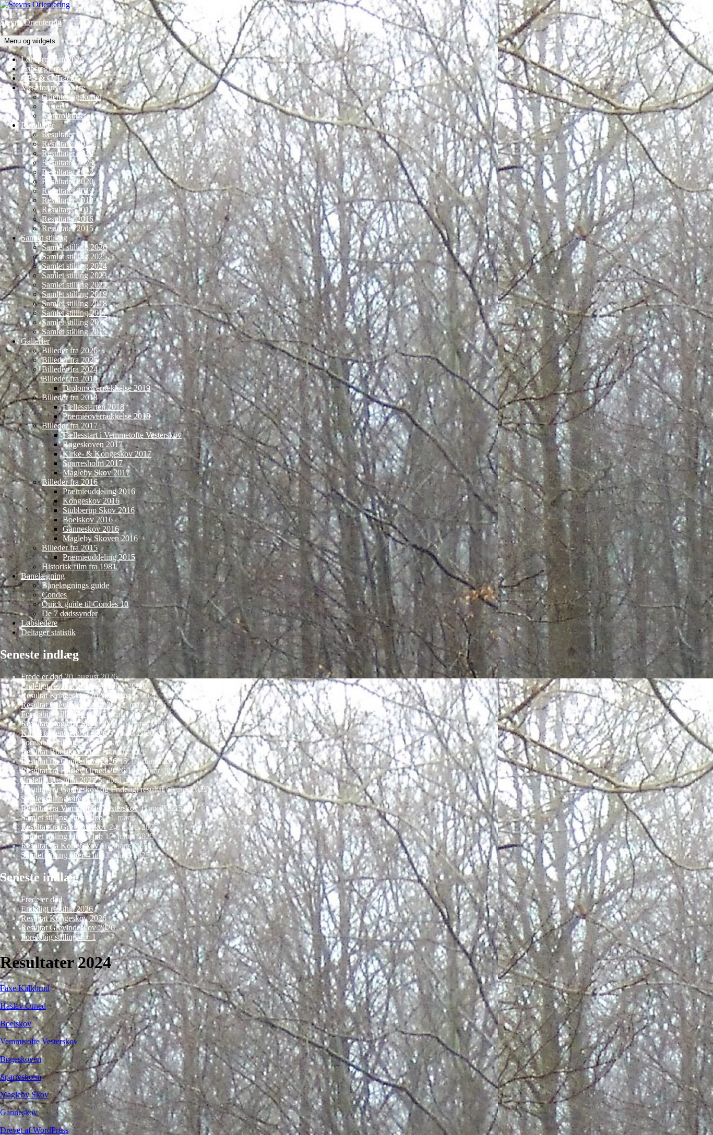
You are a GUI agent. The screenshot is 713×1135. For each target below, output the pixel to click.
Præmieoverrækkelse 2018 (106, 416)
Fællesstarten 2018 (93, 406)
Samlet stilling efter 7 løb (62, 798)
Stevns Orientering (31, 22)
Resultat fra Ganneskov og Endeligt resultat (92, 789)
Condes (54, 594)
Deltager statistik (48, 632)
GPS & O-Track (48, 78)
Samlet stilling (44, 237)
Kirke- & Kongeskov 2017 (107, 453)
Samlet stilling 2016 (74, 322)
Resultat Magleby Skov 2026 (69, 723)
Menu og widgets (29, 41)
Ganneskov (19, 1112)
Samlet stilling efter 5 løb (62, 836)
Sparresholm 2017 (93, 463)
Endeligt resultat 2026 (57, 686)
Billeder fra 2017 (70, 425)
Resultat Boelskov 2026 (60, 751)
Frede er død (42, 676)
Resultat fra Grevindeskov (64, 826)
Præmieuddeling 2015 (99, 557)
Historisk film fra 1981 (79, 566)
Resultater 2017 (67, 209)
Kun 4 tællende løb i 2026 (64, 732)
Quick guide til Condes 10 (85, 604)
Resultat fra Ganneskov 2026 (69, 761)
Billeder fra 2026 (70, 350)
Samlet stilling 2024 (74, 265)
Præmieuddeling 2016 (99, 491)
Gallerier (35, 341)
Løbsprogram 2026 (52, 59)
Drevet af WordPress (34, 1130)
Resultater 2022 (67, 172)
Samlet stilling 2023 (74, 275)
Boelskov (15, 1023)
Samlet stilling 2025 (74, 256)
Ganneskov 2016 (91, 528)
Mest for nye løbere (53, 87)
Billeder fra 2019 (70, 378)
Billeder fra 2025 (70, 359)
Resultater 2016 (67, 218)
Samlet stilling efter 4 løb (62, 855)
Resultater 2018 (67, 200)
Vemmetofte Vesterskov (39, 1041)
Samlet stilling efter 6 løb (62, 817)
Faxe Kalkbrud (25, 988)
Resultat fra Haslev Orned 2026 (73, 770)
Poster (52, 106)
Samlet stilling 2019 (74, 294)
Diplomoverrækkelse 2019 (106, 388)
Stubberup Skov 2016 (99, 510)
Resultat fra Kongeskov (60, 845)
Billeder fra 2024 (70, 369)
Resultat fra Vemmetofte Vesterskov (79, 808)
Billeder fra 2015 (70, 547)
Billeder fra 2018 (70, 397)
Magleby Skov (24, 1094)
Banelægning (43, 575)
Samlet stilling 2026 (74, 247)
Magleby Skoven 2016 (100, 538)
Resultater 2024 (67, 153)
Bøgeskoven (20, 1059)
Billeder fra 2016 (70, 481)
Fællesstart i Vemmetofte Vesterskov (122, 435)
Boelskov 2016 (88, 519)
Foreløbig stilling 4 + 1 (58, 714)
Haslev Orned (23, 1005)
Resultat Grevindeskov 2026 (68, 704)
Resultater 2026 (67, 134)
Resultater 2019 (67, 190)
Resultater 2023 (67, 162)
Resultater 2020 (67, 181)
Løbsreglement (45, 68)
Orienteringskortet (71, 96)
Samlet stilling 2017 (74, 312)
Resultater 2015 (67, 228)
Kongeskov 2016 (91, 500)
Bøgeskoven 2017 (93, 444)
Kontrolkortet (64, 115)
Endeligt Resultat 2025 (58, 779)
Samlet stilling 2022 (74, 284)
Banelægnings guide (75, 585)
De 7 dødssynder (70, 613)
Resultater (37, 125)
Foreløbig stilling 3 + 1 (58, 742)
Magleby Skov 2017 (96, 472)
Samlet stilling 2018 (74, 303)
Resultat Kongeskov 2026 (63, 695)
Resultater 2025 (67, 143)
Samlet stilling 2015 (74, 331)
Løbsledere (39, 622)
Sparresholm (20, 1076)
